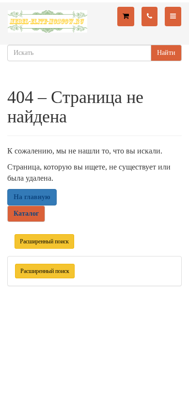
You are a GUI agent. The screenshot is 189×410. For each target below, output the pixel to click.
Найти (166, 52)
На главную (32, 197)
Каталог (26, 213)
